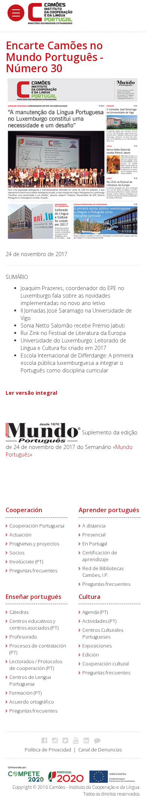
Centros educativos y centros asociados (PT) (33, 624)
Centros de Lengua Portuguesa (30, 680)
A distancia (94, 526)
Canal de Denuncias (100, 750)
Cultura (89, 597)
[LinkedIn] (88, 740)
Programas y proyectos (34, 544)
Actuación (20, 535)
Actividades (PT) (99, 621)
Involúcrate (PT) (26, 562)
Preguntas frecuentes (33, 571)
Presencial (94, 535)
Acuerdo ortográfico (31, 702)
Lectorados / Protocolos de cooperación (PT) (35, 664)
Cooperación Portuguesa (36, 526)
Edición (90, 655)
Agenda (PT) (95, 612)
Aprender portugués (109, 510)
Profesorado (23, 637)
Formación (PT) (25, 693)
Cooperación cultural (105, 664)
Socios (16, 553)
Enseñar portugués (33, 597)
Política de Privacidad (48, 750)
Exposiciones (97, 646)
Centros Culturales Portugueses (102, 633)
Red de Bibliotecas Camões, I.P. (103, 571)
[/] (50, 12)
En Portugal (94, 544)
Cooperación (24, 510)
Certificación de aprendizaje (99, 556)
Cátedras (18, 612)
